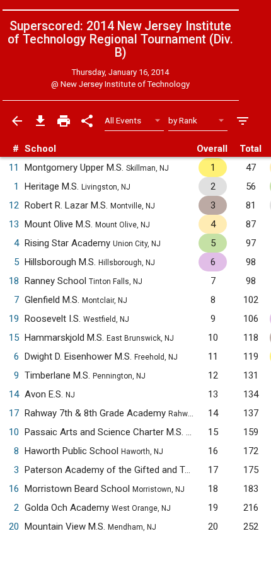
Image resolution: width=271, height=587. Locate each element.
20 (14, 526)
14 (14, 394)
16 (14, 488)
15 (14, 337)
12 (14, 205)
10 (14, 432)
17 (14, 413)
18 (14, 281)
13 (14, 224)
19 (14, 318)
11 (14, 167)
